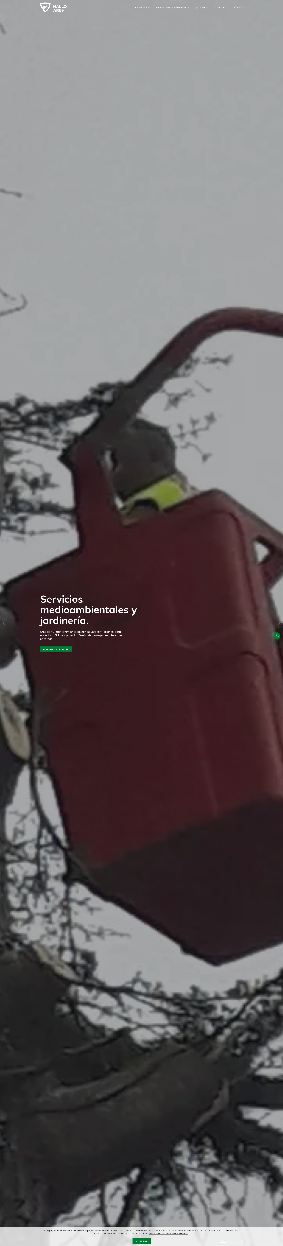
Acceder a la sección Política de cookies (168, 1233)
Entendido (142, 1240)
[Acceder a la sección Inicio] (53, 7)
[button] (3, 623)
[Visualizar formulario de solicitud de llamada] (277, 635)
